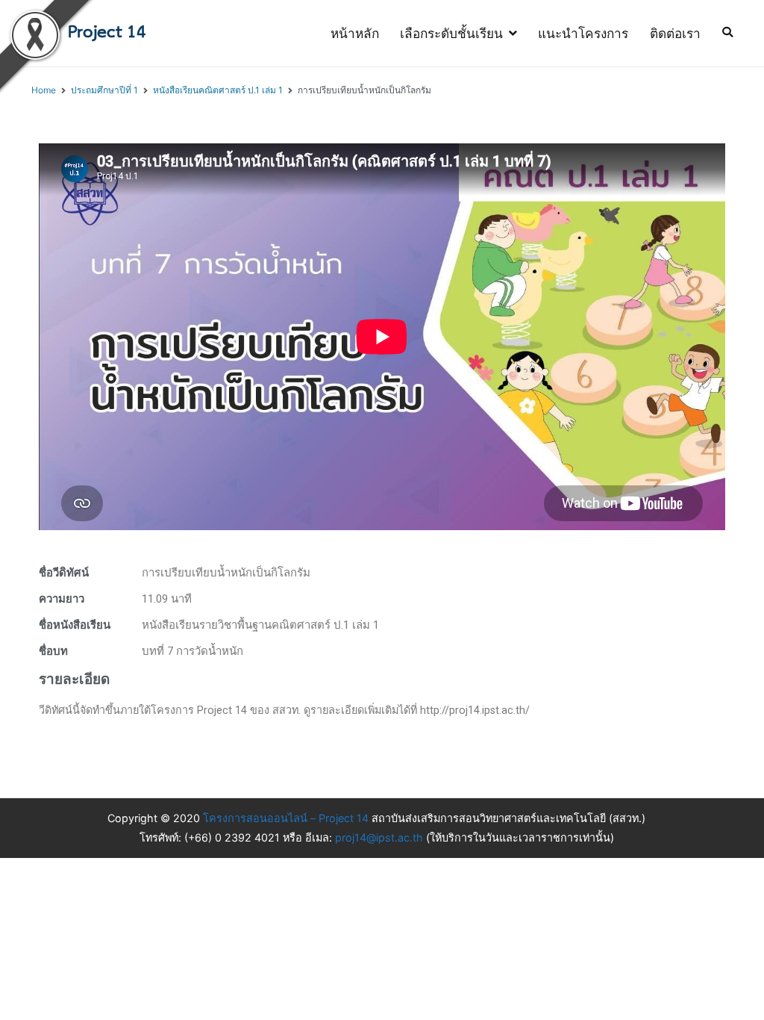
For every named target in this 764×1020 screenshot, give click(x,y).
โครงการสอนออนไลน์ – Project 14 (286, 818)
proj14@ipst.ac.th (380, 837)
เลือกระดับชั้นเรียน (451, 33)
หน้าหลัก (355, 33)
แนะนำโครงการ (583, 33)
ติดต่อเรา (675, 33)
